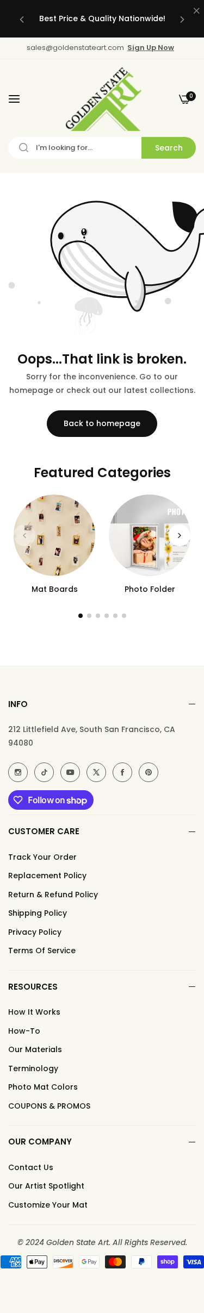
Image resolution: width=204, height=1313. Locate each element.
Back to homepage (102, 423)
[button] (22, 19)
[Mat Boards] (54, 535)
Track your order (42, 857)
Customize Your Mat (48, 1204)
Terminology (33, 1068)
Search (169, 147)
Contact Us (30, 1167)
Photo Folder (150, 589)
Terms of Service (42, 950)
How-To (24, 1031)
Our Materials (35, 1049)
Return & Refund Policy (53, 894)
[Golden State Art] (102, 99)
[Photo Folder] (149, 535)
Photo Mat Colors (43, 1086)
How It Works (34, 1011)
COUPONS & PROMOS (49, 1106)
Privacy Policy (34, 932)
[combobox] (102, 148)
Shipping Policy (37, 913)
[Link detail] (18, 772)
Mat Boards (55, 589)
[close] (196, 11)
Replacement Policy (47, 875)
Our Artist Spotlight (46, 1185)
